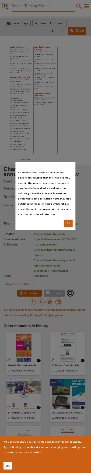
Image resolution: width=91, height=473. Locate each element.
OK (68, 223)
